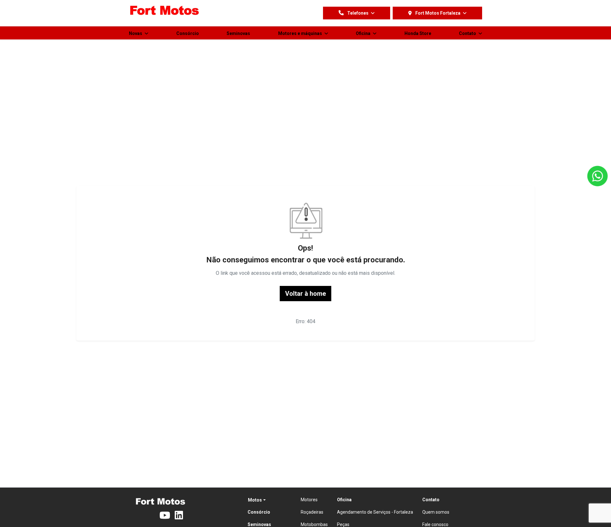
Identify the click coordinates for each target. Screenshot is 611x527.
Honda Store (417, 33)
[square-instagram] (151, 515)
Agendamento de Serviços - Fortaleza (375, 512)
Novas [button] (136, 33)
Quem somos (435, 512)
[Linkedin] (182, 515)
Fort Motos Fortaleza (437, 13)
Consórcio (187, 33)
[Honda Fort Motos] (164, 11)
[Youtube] (167, 515)
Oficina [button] (363, 33)
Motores (309, 499)
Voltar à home (305, 293)
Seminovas (238, 33)
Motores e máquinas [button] (300, 33)
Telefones (357, 13)
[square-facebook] (136, 515)
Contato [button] (468, 33)
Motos (255, 500)
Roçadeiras (312, 512)
